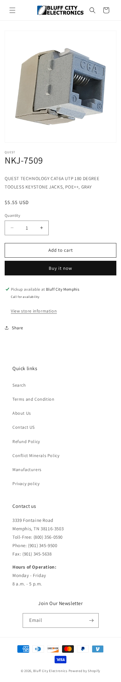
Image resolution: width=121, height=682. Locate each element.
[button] (12, 10)
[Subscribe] (91, 620)
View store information (34, 311)
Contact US (23, 427)
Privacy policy (25, 483)
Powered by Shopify (85, 671)
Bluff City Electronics (50, 671)
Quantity (12, 215)
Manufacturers (27, 469)
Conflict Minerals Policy (35, 455)
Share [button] (17, 328)
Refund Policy (26, 441)
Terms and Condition (33, 399)
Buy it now (60, 268)
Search (19, 385)
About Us (21, 413)
